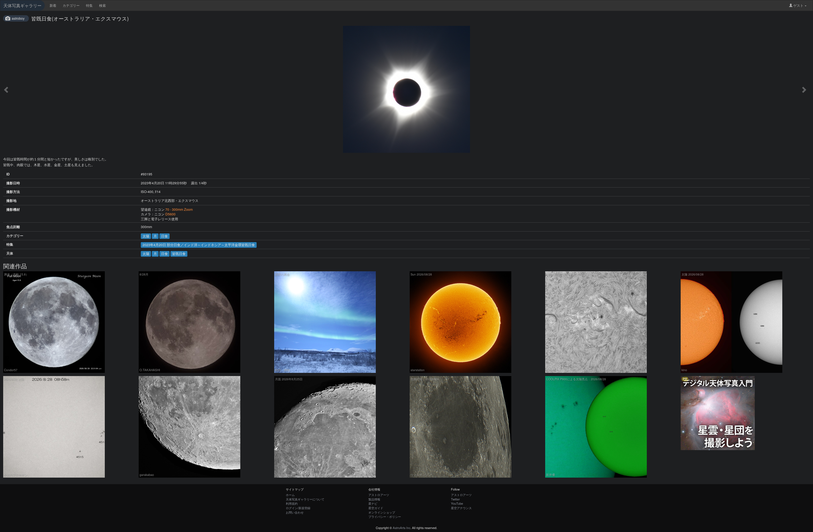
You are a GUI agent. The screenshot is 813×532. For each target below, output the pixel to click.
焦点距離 (13, 227)
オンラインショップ (381, 512)
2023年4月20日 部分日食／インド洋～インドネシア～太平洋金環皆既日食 (198, 244)
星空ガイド (375, 508)
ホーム (290, 494)
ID (8, 174)
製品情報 (374, 499)
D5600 (170, 214)
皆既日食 (179, 253)
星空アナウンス (461, 508)
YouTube (457, 503)
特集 (89, 5)
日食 (164, 236)
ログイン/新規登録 (298, 508)
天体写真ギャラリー (22, 5)
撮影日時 (13, 183)
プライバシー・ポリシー (384, 516)
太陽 (145, 236)
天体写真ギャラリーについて (305, 499)
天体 (9, 253)
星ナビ (372, 503)
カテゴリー (71, 5)
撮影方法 (13, 191)
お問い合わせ (295, 512)
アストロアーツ (378, 494)
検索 (102, 5)
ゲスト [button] (798, 5)
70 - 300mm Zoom (179, 209)
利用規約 (292, 503)
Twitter (455, 499)
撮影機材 (13, 209)
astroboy (18, 18)
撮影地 (11, 200)
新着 (53, 5)
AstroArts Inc (401, 527)
